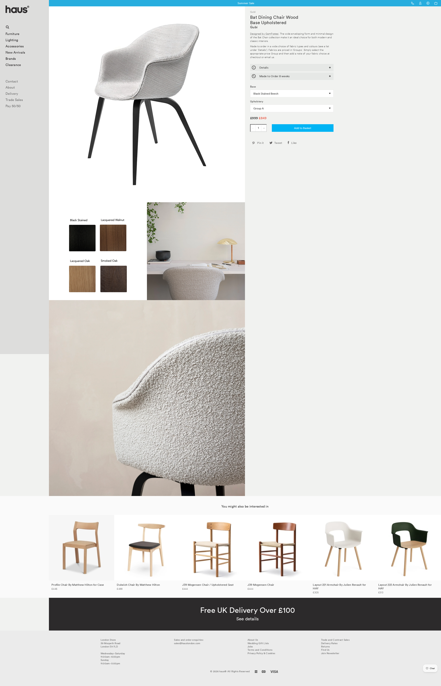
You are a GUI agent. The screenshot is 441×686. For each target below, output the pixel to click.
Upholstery (256, 101)
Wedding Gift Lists (258, 643)
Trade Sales (14, 100)
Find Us (325, 649)
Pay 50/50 (13, 106)
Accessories (15, 46)
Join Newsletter (330, 653)
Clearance (13, 65)
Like (294, 143)
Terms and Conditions (260, 649)
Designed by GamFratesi (264, 33)
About (10, 87)
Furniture (12, 34)
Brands (11, 59)
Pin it (260, 143)
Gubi (254, 27)
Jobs (250, 646)
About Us (253, 639)
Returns (325, 646)
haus (7, 17)
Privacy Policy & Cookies (261, 653)
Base (253, 86)
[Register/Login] (420, 3)
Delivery (12, 93)
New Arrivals (15, 52)
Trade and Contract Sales (335, 639)
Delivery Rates (329, 643)
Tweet (278, 143)
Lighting (12, 40)
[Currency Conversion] (428, 3)
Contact (12, 81)
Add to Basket (302, 128)
